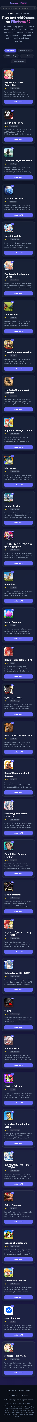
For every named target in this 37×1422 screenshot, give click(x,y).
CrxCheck (24, 1396)
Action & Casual (18, 61)
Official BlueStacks (22, 13)
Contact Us (13, 1396)
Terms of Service (25, 1391)
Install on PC (18, 102)
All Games (10, 50)
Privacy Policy (11, 1391)
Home (10, 13)
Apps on (18, 3)
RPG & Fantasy (11, 56)
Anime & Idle (27, 56)
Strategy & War (25, 50)
